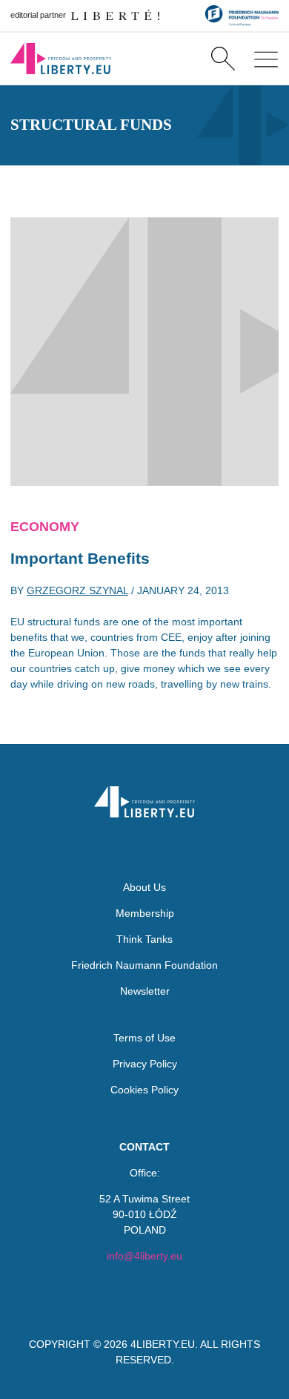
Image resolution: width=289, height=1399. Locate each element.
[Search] (222, 59)
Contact (144, 1147)
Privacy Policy (145, 1064)
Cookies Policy (144, 1090)
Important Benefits (80, 558)
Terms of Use (144, 1038)
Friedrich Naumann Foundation (144, 965)
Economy (44, 526)
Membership (145, 913)
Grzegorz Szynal (77, 590)
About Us (144, 887)
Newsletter (145, 991)
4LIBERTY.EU (162, 1344)
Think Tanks (144, 939)
